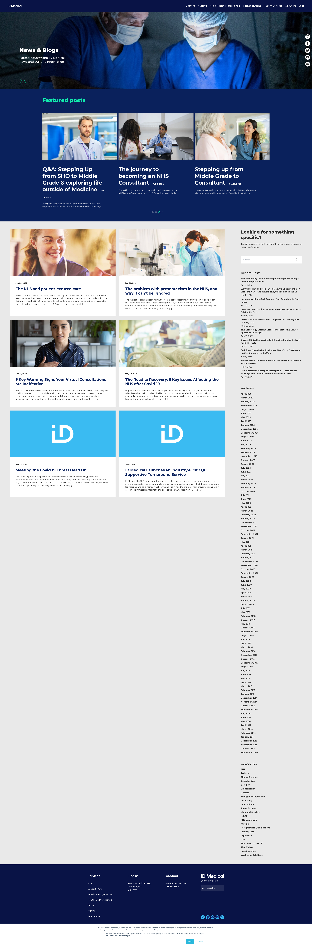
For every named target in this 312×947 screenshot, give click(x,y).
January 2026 (248, 402)
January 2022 (248, 518)
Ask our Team (173, 887)
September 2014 (249, 709)
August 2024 (247, 437)
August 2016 (247, 635)
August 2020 (247, 577)
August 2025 (247, 409)
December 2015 (249, 655)
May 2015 (245, 678)
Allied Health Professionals (225, 6)
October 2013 (248, 748)
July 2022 (246, 495)
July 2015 (245, 671)
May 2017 (245, 624)
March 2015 (246, 686)
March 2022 (247, 511)
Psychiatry (246, 835)
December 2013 (249, 741)
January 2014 (248, 737)
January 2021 (247, 557)
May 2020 (246, 589)
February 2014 (248, 733)
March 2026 (247, 398)
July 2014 (246, 713)
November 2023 (249, 456)
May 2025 (246, 417)
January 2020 (248, 600)
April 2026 (246, 394)
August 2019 (247, 604)
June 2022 (246, 499)
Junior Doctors (248, 808)
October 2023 (248, 460)
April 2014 (246, 725)
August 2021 (247, 538)
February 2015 (248, 690)
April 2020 (246, 593)
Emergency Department (253, 796)
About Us (290, 6)
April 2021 (246, 546)
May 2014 (246, 721)
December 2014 (249, 698)
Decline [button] (200, 941)
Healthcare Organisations (100, 894)
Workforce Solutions (252, 855)
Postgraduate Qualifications (255, 828)
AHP (243, 769)
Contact (172, 876)
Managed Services (250, 812)
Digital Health (248, 789)
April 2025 (246, 421)
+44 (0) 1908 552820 (176, 883)
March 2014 (247, 729)
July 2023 (246, 468)
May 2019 (245, 612)
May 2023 (246, 476)
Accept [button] (190, 941)
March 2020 (247, 596)
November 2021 (249, 526)
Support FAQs (95, 889)
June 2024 (246, 441)
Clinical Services (249, 777)
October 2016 (248, 628)
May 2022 (246, 503)
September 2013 (249, 752)
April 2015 (246, 682)
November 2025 (249, 405)
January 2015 (247, 694)
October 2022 (248, 491)
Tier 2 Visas (247, 847)
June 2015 (246, 674)
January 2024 (248, 452)
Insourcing (246, 800)
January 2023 (248, 487)
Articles (245, 773)
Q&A (243, 839)
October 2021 (248, 530)
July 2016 (245, 639)
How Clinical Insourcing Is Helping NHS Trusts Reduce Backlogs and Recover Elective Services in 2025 (269, 374)
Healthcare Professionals (100, 900)
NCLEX (244, 816)
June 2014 (246, 717)
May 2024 (246, 444)
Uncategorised (248, 851)
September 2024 (249, 433)
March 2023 (247, 479)
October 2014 (248, 706)
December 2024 (249, 429)
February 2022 (248, 515)
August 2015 (247, 667)
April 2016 (246, 643)
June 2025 (246, 413)
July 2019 (245, 608)
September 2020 (249, 573)
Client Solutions (252, 6)
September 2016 (249, 632)
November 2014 (249, 702)
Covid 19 (245, 785)
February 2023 (248, 483)
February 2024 (248, 448)
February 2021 (248, 554)
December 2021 (249, 522)
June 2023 (246, 472)
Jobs (301, 6)
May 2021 (245, 542)
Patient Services (273, 6)
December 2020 (249, 561)
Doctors (190, 6)
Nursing (202, 6)
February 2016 (248, 651)
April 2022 (246, 507)
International (247, 804)
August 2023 (247, 464)
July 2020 (246, 581)
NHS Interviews (249, 820)
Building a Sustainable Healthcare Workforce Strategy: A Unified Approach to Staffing (271, 353)
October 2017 (248, 620)
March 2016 (247, 647)
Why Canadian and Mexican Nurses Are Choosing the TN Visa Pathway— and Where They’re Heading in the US (270, 292)
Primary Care (247, 832)
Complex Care (248, 781)
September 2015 (249, 663)
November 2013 (249, 745)
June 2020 (246, 585)
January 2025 (248, 425)
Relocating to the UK (252, 843)
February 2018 (248, 616)
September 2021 (249, 534)
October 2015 (248, 659)
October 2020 (248, 569)
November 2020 (249, 565)
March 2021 (247, 550)
